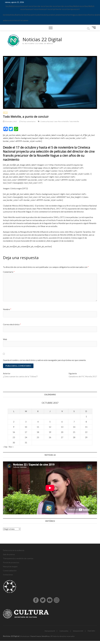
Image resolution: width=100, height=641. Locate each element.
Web (5, 339)
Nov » (11, 447)
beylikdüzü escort (13, 6)
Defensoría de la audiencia (13, 550)
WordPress (46, 636)
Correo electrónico (12, 324)
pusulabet (78, 15)
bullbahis (16, 15)
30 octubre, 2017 (10, 121)
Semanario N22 (78, 631)
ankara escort (9, 20)
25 (38, 437)
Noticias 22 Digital (42, 39)
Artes (5, 112)
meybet (44, 15)
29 (86, 437)
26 (50, 437)
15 (86, 427)
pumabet (51, 15)
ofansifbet (87, 15)
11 (38, 427)
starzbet (24, 15)
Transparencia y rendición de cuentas (18, 558)
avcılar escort (40, 6)
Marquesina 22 (50, 631)
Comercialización (10, 570)
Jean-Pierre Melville (61, 121)
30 (14, 442)
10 (26, 427)
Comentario (9, 272)
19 (50, 432)
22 (86, 432)
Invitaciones (8, 574)
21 (74, 432)
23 (14, 437)
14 (74, 427)
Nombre (7, 309)
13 (62, 427)
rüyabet (37, 15)
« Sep (5, 447)
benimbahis (8, 15)
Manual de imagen (10, 566)
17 (26, 432)
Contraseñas (64, 631)
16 (14, 432)
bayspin (31, 15)
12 (50, 427)
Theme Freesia (35, 636)
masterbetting (68, 15)
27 (62, 437)
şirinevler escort (60, 9)
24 (26, 437)
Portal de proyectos (11, 562)
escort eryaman (21, 20)
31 (26, 442)
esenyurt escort (28, 6)
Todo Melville (74, 121)
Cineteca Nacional (46, 121)
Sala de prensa (9, 554)
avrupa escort (74, 9)
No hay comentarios (28, 121)
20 (62, 432)
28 (74, 437)
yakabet (58, 15)
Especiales (91, 631)
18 (38, 432)
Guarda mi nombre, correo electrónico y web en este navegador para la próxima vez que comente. (44, 360)
